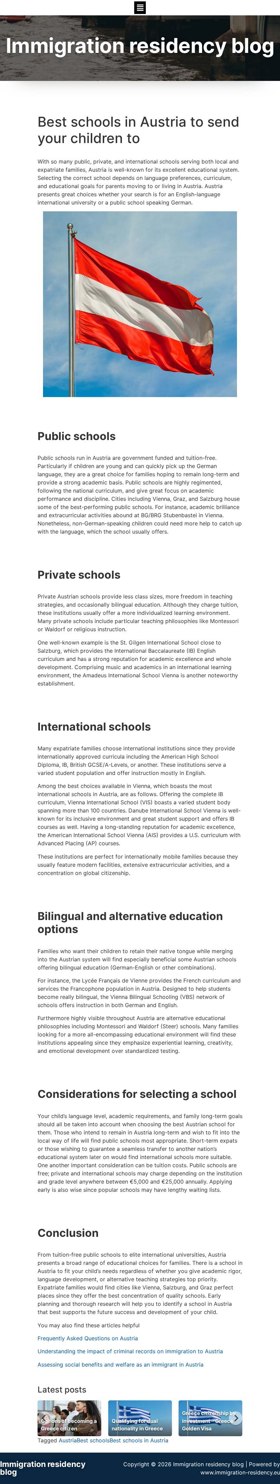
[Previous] (44, 1418)
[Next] (235, 1418)
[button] (140, 7)
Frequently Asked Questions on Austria (88, 1338)
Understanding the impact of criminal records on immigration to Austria (130, 1351)
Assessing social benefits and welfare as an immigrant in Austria (121, 1364)
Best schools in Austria (139, 1440)
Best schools (93, 1440)
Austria (68, 1440)
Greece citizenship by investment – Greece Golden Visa (209, 1421)
